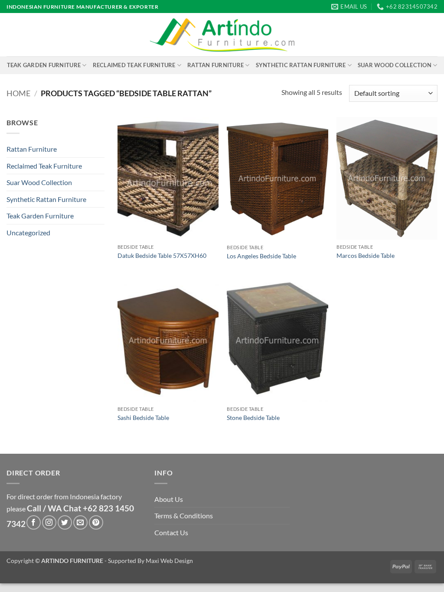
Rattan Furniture (215, 65)
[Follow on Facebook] (33, 522)
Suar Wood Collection (394, 65)
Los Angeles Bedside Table (261, 256)
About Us (168, 499)
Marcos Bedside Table (365, 255)
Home (18, 93)
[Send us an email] (80, 522)
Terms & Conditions (183, 515)
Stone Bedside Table (253, 417)
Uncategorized (28, 232)
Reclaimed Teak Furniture (134, 65)
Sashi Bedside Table (143, 417)
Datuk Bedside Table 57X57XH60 (162, 255)
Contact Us (171, 532)
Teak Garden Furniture (44, 65)
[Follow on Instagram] (49, 522)
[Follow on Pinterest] (96, 522)
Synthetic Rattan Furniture (301, 65)
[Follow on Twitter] (65, 522)
